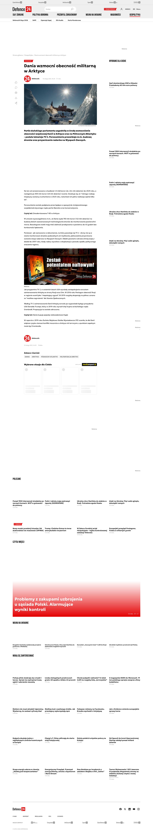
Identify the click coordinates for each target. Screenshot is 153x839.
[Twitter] (125, 809)
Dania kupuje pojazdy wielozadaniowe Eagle (50, 315)
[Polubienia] (16, 82)
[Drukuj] (16, 92)
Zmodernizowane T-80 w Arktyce (46, 213)
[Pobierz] (16, 98)
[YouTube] (134, 809)
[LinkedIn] (129, 809)
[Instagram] (138, 809)
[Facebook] (120, 809)
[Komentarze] (16, 87)
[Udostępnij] (16, 103)
